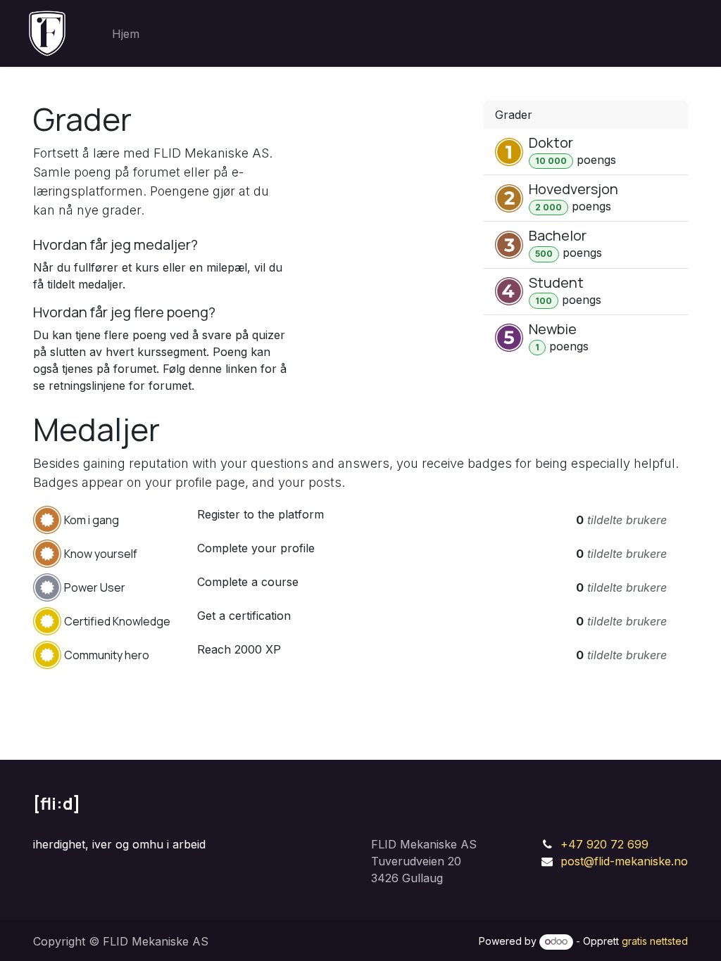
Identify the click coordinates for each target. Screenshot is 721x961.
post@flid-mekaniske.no (624, 861)
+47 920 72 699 (604, 844)
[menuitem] (126, 34)
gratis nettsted (655, 941)
